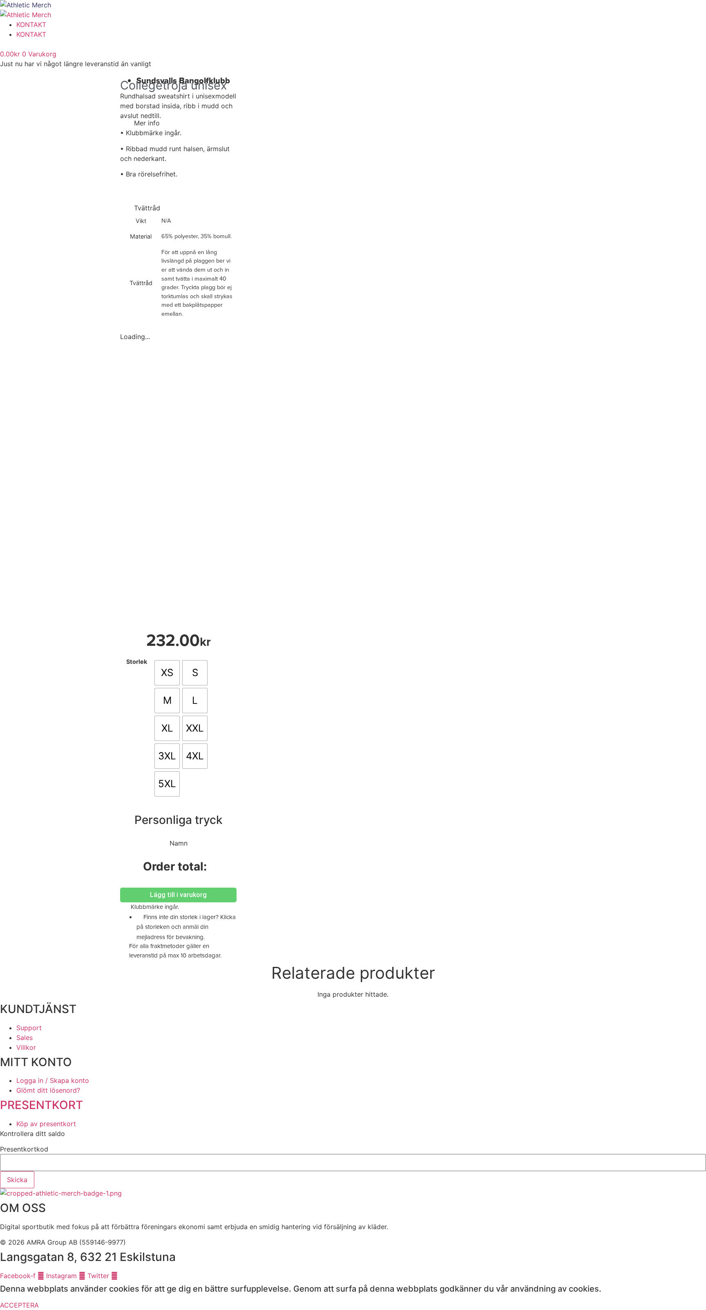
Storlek (136, 662)
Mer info (147, 123)
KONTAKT (31, 24)
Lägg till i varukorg (178, 895)
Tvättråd (147, 208)
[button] (178, 123)
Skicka (17, 1180)
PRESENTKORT (41, 1105)
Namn (179, 843)
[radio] (167, 673)
